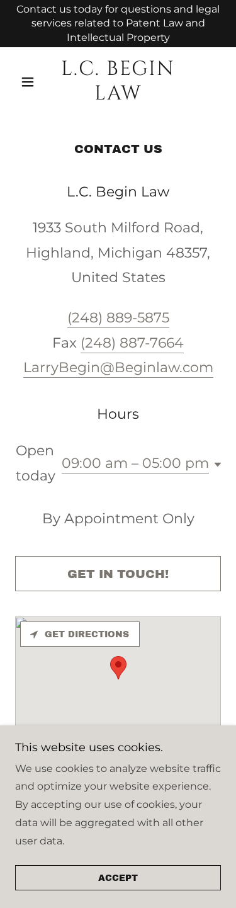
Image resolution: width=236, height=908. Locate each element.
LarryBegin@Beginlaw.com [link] (118, 367)
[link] (118, 81)
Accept (118, 878)
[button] (30, 81)
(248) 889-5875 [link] (118, 317)
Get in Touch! (118, 574)
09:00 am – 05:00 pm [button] (135, 463)
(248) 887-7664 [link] (132, 342)
